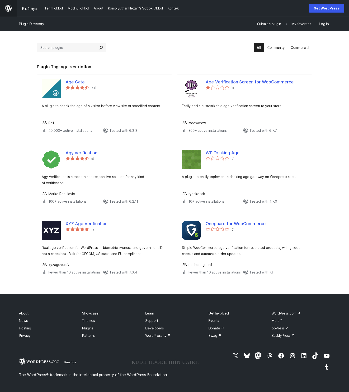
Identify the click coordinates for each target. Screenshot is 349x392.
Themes (88, 321)
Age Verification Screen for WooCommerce (250, 81)
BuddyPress (283, 335)
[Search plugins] (101, 47)
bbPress (280, 328)
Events (213, 321)
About (23, 313)
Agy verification (81, 152)
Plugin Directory (31, 24)
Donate (216, 328)
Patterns (88, 335)
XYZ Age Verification (87, 223)
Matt (277, 321)
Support (151, 321)
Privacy (25, 335)
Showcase (90, 313)
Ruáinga (70, 362)
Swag (214, 335)
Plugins (87, 328)
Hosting (25, 328)
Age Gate (75, 81)
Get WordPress (327, 8)
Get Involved (218, 313)
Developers (154, 328)
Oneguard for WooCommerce (236, 223)
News (23, 321)
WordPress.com (286, 313)
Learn (149, 313)
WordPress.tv (157, 335)
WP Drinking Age (223, 152)
